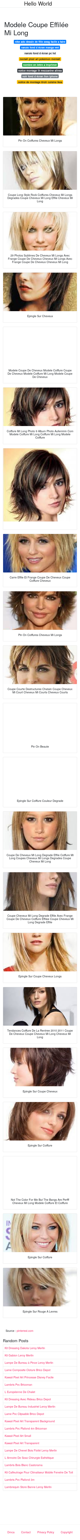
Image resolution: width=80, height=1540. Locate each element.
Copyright (67, 1532)
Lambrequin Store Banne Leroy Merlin (28, 1487)
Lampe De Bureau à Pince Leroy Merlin (29, 1363)
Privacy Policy (45, 1532)
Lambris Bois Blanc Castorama (24, 1465)
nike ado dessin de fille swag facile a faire (40, 41)
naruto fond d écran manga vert (40, 47)
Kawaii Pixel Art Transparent (22, 1443)
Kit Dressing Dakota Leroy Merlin (25, 1348)
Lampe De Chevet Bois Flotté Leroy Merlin (31, 1450)
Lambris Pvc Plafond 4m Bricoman (26, 1428)
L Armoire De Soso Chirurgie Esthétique (29, 1458)
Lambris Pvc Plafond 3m (20, 1480)
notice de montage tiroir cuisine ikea (40, 82)
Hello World (38, 3)
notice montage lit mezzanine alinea (40, 70)
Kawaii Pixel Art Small (18, 1436)
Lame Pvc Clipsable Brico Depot (24, 1414)
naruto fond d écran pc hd (40, 53)
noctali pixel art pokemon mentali (40, 59)
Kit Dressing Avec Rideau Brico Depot (28, 1399)
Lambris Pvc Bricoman (18, 1384)
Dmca (11, 1532)
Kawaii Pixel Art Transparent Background (30, 1421)
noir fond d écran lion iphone (40, 76)
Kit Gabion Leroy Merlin (19, 1355)
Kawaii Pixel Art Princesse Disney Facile (29, 1377)
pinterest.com (25, 1331)
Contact (26, 1532)
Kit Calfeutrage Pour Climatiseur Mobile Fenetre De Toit (39, 1472)
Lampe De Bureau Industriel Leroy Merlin (30, 1406)
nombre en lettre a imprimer (40, 65)
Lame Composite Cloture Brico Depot (27, 1370)
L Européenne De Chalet (20, 1392)
